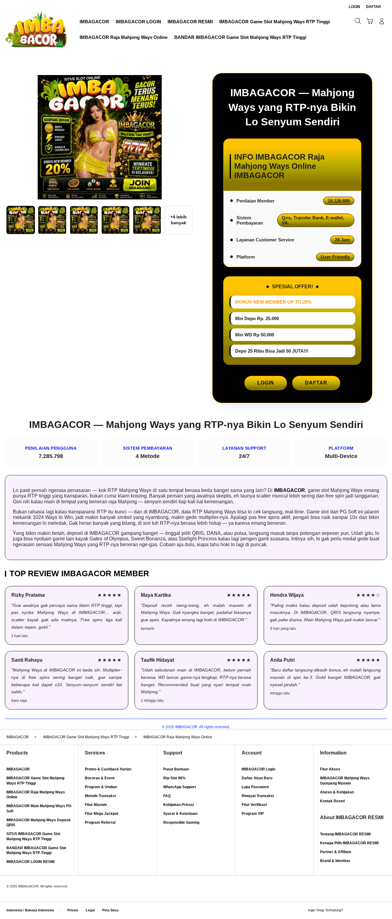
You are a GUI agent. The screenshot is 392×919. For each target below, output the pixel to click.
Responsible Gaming (181, 822)
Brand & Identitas (335, 861)
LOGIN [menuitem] (354, 7)
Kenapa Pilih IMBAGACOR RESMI (349, 843)
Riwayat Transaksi (258, 796)
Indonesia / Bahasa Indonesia (30, 910)
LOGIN (265, 382)
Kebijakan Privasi (178, 805)
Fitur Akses (330, 769)
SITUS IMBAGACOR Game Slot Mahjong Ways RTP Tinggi (33, 836)
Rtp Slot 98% (174, 778)
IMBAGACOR (289, 490)
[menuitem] (94, 21)
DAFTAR (316, 382)
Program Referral (100, 822)
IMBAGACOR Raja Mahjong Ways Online (35, 795)
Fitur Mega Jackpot (101, 813)
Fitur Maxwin (96, 805)
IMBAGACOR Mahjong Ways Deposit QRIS (38, 822)
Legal (90, 910)
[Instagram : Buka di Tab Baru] (371, 910)
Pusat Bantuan (176, 769)
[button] (369, 21)
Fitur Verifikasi (254, 805)
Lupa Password (255, 787)
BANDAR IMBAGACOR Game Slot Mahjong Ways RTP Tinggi (36, 850)
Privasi (72, 910)
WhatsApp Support (179, 787)
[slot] (36, 29)
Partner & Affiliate (335, 852)
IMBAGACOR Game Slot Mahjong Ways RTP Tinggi (35, 780)
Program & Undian (101, 787)
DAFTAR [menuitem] (373, 7)
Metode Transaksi (100, 796)
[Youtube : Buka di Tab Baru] (382, 910)
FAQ (167, 796)
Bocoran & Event (100, 778)
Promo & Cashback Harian (108, 769)
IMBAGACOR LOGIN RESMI (30, 862)
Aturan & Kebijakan (337, 792)
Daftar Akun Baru (257, 778)
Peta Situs (110, 910)
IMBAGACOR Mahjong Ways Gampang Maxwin (345, 780)
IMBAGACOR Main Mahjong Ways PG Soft (38, 808)
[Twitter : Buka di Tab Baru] (361, 910)
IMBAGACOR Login (258, 769)
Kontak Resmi (332, 801)
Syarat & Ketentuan (180, 813)
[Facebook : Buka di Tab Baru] (350, 910)
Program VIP (253, 813)
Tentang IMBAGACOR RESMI (345, 834)
